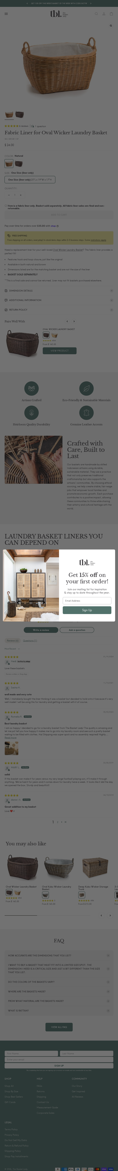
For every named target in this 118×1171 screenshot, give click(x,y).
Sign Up (87, 610)
